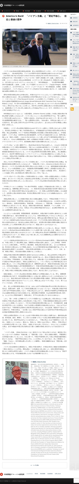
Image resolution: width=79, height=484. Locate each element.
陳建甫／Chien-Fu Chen (53, 23)
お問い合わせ (63, 10)
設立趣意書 (38, 10)
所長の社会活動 (50, 10)
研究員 (17, 10)
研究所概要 (27, 10)
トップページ (7, 10)
